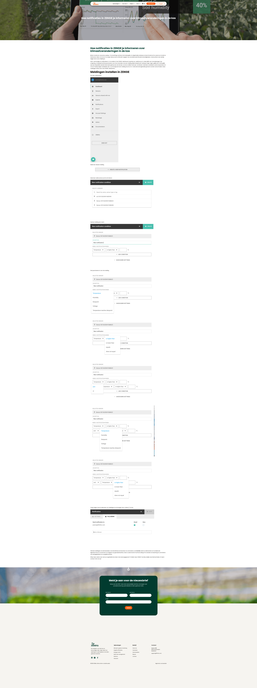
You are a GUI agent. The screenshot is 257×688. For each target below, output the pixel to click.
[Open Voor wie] (127, 3)
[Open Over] (139, 3)
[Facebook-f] (97, 657)
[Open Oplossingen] (119, 3)
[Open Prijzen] (133, 3)
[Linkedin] (92, 657)
